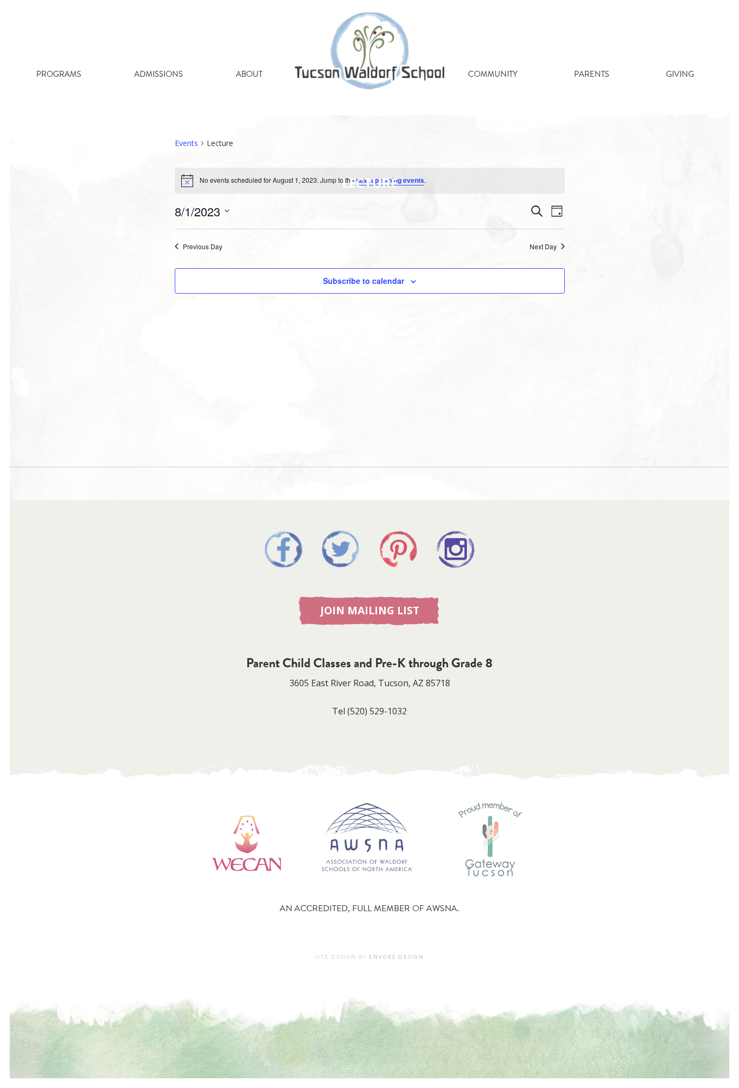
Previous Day (202, 246)
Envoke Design (396, 956)
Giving (680, 74)
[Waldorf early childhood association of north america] (246, 887)
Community (492, 74)
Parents (591, 74)
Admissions (158, 74)
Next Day (543, 246)
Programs (58, 74)
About (249, 74)
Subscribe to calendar (363, 280)
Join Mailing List (369, 610)
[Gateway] (490, 887)
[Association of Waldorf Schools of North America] (367, 887)
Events (186, 143)
